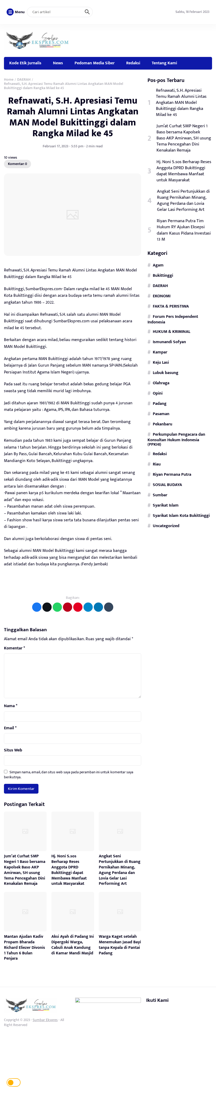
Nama (10, 706)
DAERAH (160, 285)
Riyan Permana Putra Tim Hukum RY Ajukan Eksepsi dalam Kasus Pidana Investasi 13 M (184, 230)
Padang (159, 403)
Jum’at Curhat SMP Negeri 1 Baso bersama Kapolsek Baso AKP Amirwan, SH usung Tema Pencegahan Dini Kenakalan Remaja (24, 870)
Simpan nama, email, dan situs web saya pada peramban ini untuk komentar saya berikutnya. (68, 774)
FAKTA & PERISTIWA (171, 306)
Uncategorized (166, 525)
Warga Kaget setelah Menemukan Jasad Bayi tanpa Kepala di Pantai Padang (120, 944)
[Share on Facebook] (36, 607)
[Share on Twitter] (47, 607)
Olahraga (161, 383)
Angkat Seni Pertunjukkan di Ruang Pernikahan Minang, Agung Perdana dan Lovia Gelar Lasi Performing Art (119, 870)
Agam (158, 265)
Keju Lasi (161, 362)
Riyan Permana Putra (172, 474)
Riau (157, 464)
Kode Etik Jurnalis (25, 63)
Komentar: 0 (17, 164)
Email (10, 728)
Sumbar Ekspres (45, 1020)
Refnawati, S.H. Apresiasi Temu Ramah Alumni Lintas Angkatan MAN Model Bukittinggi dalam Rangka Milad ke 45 (73, 117)
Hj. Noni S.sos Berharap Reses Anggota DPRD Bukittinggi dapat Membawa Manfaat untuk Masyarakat (69, 870)
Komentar (14, 648)
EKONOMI (161, 296)
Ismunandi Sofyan (169, 341)
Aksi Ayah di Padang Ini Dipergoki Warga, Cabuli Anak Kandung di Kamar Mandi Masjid (72, 944)
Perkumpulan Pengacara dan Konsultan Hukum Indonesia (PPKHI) (176, 439)
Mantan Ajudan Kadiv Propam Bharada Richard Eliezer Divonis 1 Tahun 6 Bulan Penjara (24, 947)
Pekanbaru (162, 424)
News (58, 63)
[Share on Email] (67, 607)
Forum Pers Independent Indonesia (173, 319)
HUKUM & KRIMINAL (171, 331)
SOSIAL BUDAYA (167, 484)
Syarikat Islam (166, 505)
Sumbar (160, 495)
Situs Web (13, 750)
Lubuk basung (165, 372)
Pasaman (161, 413)
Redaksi (133, 63)
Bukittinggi (163, 275)
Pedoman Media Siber (95, 63)
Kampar (160, 352)
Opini (158, 393)
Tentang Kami (164, 63)
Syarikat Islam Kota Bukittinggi (181, 515)
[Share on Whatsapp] (57, 607)
